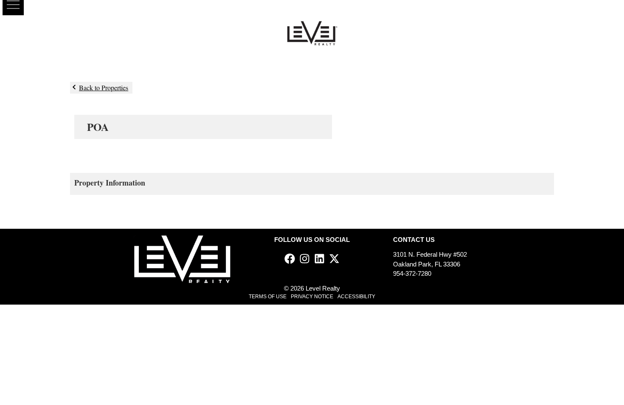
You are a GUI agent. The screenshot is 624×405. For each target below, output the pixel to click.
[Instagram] (304, 258)
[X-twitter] (334, 258)
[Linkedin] (319, 258)
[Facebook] (289, 258)
